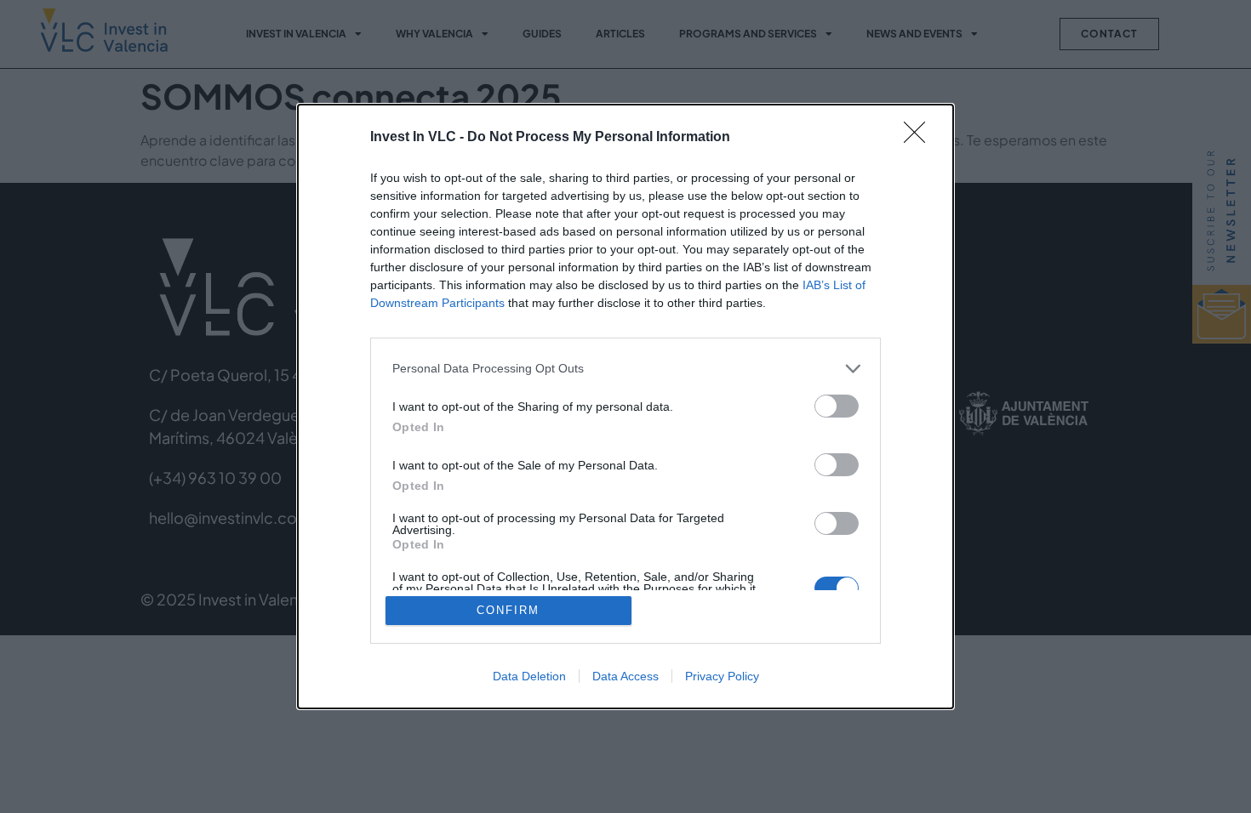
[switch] (836, 406)
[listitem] (625, 369)
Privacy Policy (722, 676)
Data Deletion (529, 676)
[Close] (920, 138)
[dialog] (625, 407)
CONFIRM (508, 610)
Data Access (625, 676)
